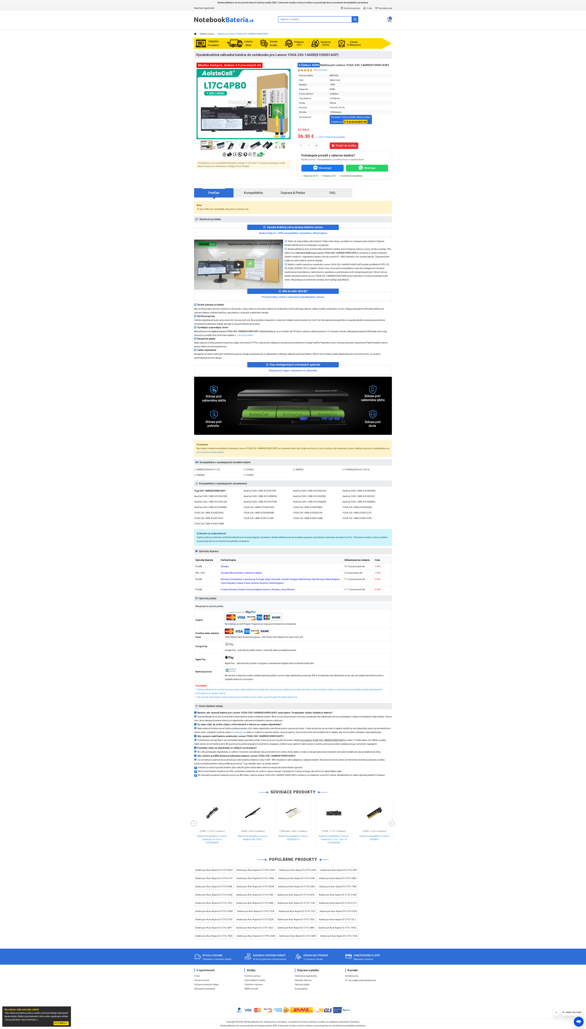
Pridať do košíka (346, 145)
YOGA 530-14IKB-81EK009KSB (357, 507)
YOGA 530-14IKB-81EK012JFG (357, 513)
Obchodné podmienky (204, 989)
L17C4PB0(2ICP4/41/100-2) (356, 469)
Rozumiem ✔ (61, 1023)
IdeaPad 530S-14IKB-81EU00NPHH (260, 496)
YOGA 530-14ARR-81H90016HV (259, 507)
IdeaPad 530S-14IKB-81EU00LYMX (210, 496)
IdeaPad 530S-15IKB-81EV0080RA (309, 502)
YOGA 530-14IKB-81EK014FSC (208, 518)
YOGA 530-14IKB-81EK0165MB (308, 518)
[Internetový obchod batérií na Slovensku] (224, 22)
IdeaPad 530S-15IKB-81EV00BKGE (359, 502)
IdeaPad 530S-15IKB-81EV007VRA (260, 502)
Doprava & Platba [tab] (293, 193)
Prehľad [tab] (213, 193)
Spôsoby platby (302, 984)
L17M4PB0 (199, 475)
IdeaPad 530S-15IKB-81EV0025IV (358, 496)
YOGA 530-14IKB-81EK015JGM (258, 518)
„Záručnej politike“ (245, 335)
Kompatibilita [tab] (253, 193)
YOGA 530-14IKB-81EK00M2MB (259, 513)
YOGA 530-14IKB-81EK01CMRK (209, 524)
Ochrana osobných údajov (206, 984)
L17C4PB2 (249, 469)
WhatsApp (369, 168)
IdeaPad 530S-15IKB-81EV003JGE (210, 502)
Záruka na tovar (201, 980)
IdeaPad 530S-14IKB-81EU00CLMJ (309, 491)
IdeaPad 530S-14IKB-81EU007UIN (260, 491)
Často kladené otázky (254, 980)
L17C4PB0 (249, 475)
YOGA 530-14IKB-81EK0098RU (307, 507)
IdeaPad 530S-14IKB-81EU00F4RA (359, 491)
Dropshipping (301, 989)
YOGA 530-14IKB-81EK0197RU (357, 518)
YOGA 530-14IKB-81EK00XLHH (307, 513)
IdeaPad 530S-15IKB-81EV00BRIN (210, 507)
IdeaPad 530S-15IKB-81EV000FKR (309, 496)
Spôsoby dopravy (303, 980)
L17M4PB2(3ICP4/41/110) (207, 469)
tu (37, 1019)
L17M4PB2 (298, 469)
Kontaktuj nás (385, 8)
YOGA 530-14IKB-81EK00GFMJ (209, 513)
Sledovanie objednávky (306, 976)
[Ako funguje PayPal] (342, 1010)
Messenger (325, 168)
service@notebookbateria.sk (362, 980)
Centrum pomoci (352, 8)
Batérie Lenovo (207, 34)
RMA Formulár (251, 989)
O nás (369, 8)
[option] (244, 104)
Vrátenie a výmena (253, 984)
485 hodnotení (320, 70)
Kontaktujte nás (238, 732)
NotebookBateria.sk (253, 1022)
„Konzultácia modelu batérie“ (211, 452)
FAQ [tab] (332, 193)
